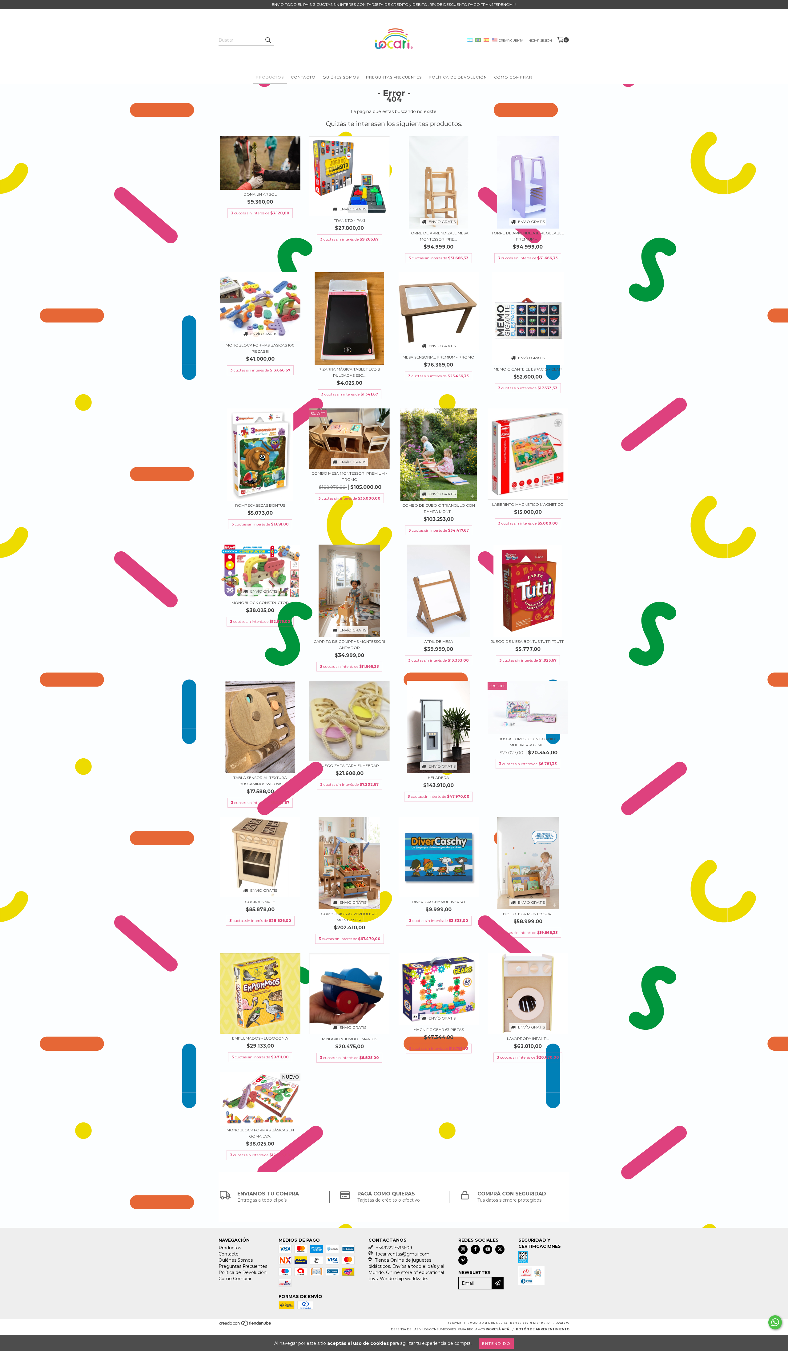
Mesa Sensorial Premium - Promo (438, 357)
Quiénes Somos (341, 77)
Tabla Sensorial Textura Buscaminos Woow (260, 780)
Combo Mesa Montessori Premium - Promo (349, 476)
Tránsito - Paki (349, 220)
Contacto (303, 77)
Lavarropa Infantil (528, 1038)
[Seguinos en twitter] (500, 1249)
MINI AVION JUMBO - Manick (349, 1039)
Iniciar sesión (540, 41)
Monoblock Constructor (260, 602)
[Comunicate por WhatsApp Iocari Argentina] (775, 1322)
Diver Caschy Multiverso (438, 901)
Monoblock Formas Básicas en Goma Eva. (260, 1133)
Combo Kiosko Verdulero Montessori (349, 916)
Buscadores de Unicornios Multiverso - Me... (527, 741)
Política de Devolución (458, 77)
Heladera (438, 777)
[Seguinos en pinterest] (463, 1260)
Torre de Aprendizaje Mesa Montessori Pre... (438, 236)
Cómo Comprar (513, 77)
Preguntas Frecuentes (394, 77)
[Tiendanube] (245, 1325)
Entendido (496, 1343)
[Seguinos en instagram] (463, 1249)
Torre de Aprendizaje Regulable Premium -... (528, 236)
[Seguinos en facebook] (475, 1249)
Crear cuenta (511, 41)
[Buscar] (268, 40)
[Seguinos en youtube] (487, 1249)
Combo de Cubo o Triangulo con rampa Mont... (438, 508)
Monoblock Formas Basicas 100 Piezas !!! (260, 348)
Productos (270, 77)
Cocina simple (260, 901)
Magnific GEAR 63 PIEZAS (438, 1029)
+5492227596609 (394, 1248)
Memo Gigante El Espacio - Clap (528, 369)
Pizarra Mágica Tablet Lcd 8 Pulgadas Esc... (349, 372)
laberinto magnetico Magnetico (528, 504)
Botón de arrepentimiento (542, 1329)
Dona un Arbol (260, 194)
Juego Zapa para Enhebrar (349, 765)
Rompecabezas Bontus (260, 505)
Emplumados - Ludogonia (260, 1038)
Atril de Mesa (438, 641)
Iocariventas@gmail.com (402, 1254)
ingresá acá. (498, 1329)
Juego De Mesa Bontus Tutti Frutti (528, 641)
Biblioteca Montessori (528, 913)
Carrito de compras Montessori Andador (349, 644)
